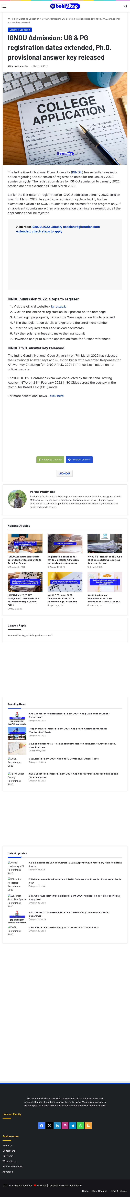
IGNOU (77, 172)
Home (13, 18)
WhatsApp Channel (51, 459)
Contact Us (9, 1150)
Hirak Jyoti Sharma (72, 1185)
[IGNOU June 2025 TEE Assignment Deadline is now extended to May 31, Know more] (25, 582)
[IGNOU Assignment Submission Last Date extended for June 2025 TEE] (105, 582)
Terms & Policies (118, 1191)
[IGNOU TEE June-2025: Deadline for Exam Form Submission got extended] (65, 582)
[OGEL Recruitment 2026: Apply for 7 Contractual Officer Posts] (17, 763)
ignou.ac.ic (59, 306)
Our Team (8, 1156)
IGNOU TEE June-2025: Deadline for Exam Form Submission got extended (62, 598)
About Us (8, 1145)
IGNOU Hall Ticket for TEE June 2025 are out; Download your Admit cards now (105, 559)
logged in (27, 635)
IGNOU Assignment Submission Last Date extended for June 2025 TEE (104, 598)
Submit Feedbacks (13, 1166)
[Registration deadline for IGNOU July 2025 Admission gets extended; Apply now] (65, 543)
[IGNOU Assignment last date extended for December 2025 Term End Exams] (25, 543)
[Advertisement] (65, 261)
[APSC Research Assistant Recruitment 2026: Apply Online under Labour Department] (17, 718)
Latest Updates (99, 1191)
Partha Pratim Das (19, 66)
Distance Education (29, 18)
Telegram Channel (80, 459)
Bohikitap (41, 1185)
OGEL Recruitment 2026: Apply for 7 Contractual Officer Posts (64, 758)
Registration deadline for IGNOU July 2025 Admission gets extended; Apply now (63, 559)
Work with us (9, 1161)
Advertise (8, 1171)
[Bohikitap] (65, 6)
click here (57, 396)
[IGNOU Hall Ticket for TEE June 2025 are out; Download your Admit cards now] (105, 543)
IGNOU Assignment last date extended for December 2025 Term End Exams (24, 559)
